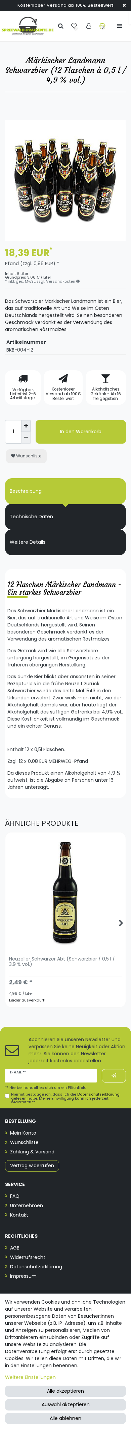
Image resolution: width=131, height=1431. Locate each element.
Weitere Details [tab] (27, 542)
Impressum (23, 1276)
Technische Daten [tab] (31, 516)
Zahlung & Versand (32, 1151)
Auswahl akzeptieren (66, 1404)
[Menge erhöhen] (26, 426)
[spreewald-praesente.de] (27, 26)
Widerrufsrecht (27, 1257)
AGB (14, 1247)
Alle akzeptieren (65, 1391)
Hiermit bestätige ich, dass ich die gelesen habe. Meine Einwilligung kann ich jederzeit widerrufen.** (65, 1098)
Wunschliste (28, 456)
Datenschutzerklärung (36, 1266)
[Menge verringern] (26, 438)
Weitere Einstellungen (30, 1377)
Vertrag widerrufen (32, 1165)
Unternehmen (26, 1205)
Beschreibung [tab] (26, 491)
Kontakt (19, 1215)
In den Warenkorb (80, 431)
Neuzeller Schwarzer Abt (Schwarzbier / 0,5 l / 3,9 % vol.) (62, 961)
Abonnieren (114, 1075)
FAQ (14, 1196)
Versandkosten (61, 281)
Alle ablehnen (65, 1418)
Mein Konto (23, 1133)
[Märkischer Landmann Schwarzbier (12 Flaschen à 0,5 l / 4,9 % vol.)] (65, 180)
